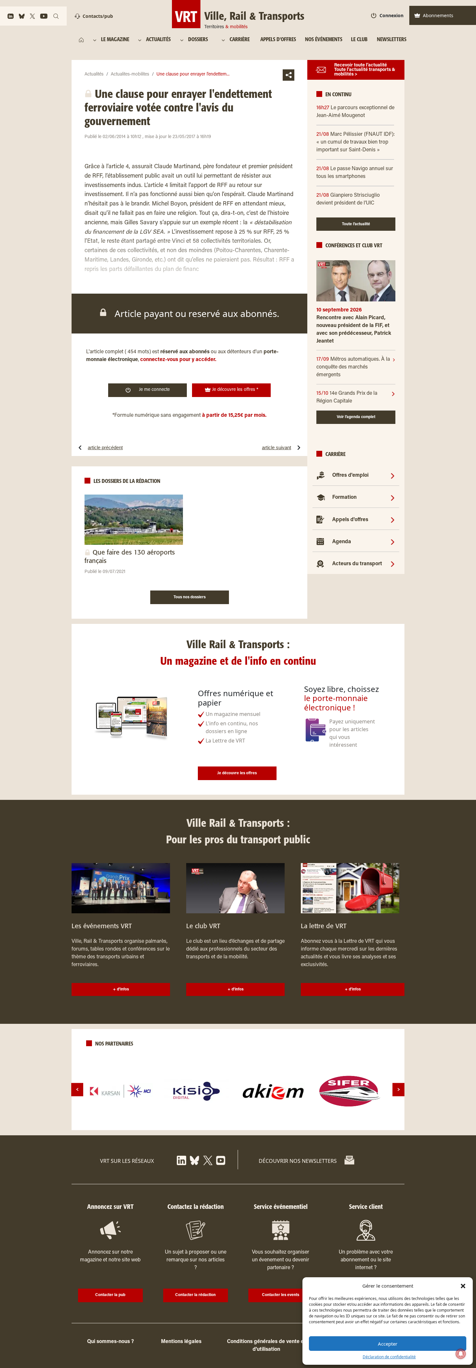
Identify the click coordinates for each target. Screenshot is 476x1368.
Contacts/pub (98, 16)
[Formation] (392, 497)
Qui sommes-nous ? (110, 1341)
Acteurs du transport (357, 564)
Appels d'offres (350, 519)
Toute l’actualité (356, 224)
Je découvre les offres (237, 773)
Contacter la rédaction (195, 1295)
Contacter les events (280, 1295)
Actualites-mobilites (130, 74)
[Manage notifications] (461, 1354)
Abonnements (438, 15)
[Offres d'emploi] (392, 475)
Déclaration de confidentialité (389, 1357)
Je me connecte (154, 390)
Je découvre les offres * (234, 390)
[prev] (77, 1089)
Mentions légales (181, 1341)
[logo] (120, 1091)
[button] (463, 1285)
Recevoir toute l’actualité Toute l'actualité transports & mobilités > (364, 70)
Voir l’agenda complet (356, 417)
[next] (398, 1089)
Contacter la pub (110, 1295)
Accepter (387, 1343)
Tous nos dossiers (190, 597)
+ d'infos (121, 989)
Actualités (94, 74)
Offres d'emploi (350, 475)
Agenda (341, 541)
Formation (344, 497)
